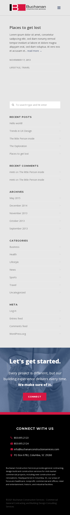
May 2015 (15, 198)
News (13, 269)
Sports (13, 277)
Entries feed (16, 318)
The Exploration (18, 146)
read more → (34, 50)
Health (13, 254)
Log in (13, 310)
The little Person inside (22, 138)
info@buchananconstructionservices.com (36, 449)
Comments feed (18, 326)
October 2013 (17, 220)
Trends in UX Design (21, 130)
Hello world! (16, 123)
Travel (26, 67)
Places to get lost (25, 27)
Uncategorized (17, 292)
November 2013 (18, 213)
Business (14, 246)
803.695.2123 (21, 437)
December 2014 (18, 205)
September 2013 (19, 228)
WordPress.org (18, 333)
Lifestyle (15, 67)
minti (12, 172)
